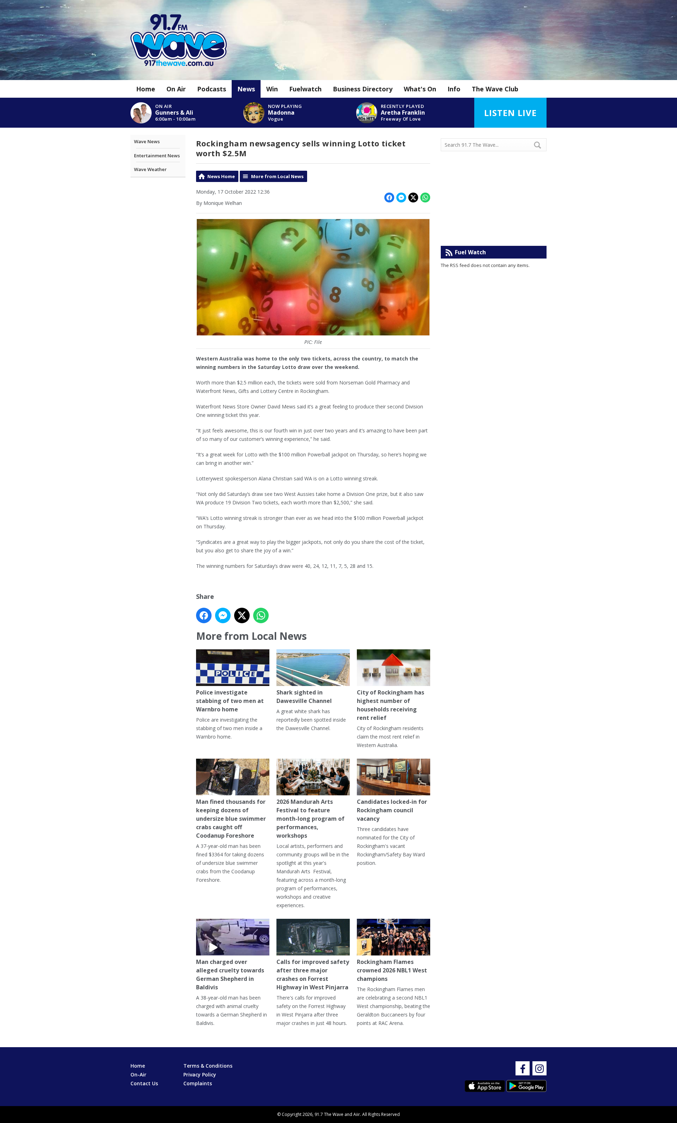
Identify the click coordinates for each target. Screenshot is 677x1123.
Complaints (197, 1083)
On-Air (138, 1074)
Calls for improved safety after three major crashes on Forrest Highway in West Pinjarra (312, 974)
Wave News (147, 141)
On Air (176, 89)
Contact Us (144, 1083)
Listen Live (510, 113)
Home (145, 89)
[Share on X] (413, 197)
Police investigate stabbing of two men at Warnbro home (230, 700)
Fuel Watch (470, 252)
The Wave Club (495, 89)
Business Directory (362, 89)
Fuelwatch (305, 89)
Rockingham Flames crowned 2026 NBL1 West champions (392, 970)
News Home (221, 176)
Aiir (356, 1114)
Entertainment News (157, 155)
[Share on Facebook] (389, 197)
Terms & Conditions (207, 1065)
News (246, 89)
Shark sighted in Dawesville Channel (304, 696)
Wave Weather (150, 169)
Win (272, 89)
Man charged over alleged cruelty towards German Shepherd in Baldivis (230, 974)
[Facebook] (523, 1068)
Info (454, 89)
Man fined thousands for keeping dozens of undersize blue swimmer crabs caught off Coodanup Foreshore (231, 818)
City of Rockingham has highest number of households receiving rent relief (390, 705)
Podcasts (211, 89)
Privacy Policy (199, 1074)
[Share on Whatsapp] (425, 197)
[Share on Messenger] (401, 197)
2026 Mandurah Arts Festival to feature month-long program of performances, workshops (310, 818)
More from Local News (277, 176)
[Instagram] (539, 1068)
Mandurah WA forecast (494, 231)
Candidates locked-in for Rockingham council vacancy (392, 810)
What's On (420, 89)
